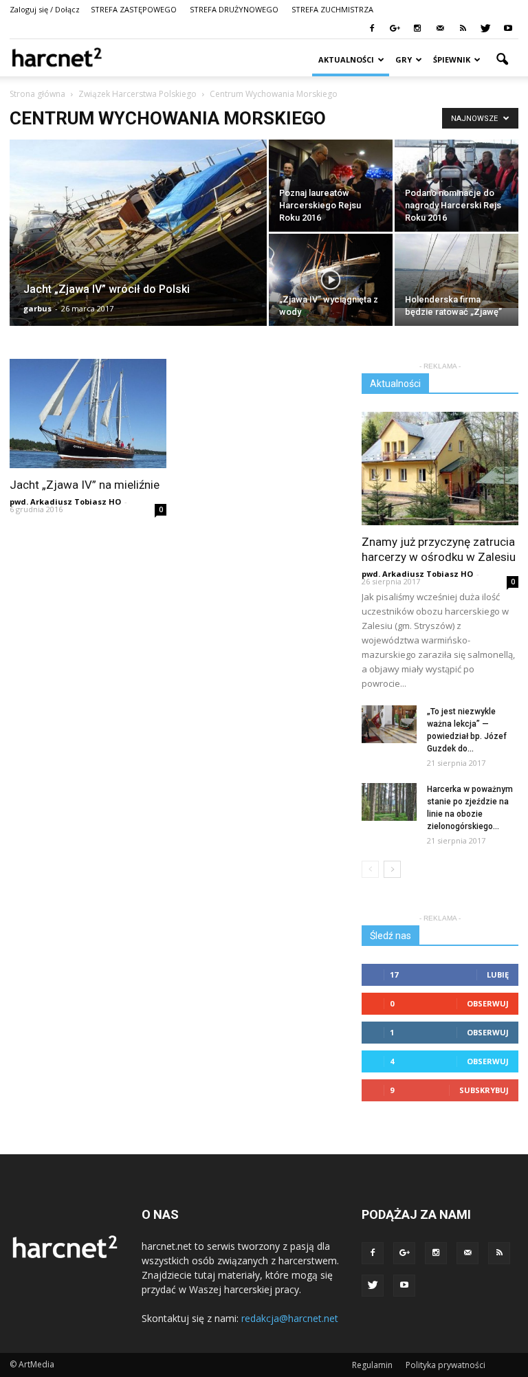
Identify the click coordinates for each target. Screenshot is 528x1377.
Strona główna (37, 94)
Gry (403, 59)
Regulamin (372, 1365)
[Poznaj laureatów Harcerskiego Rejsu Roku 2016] (331, 186)
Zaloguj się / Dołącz (45, 9)
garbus (37, 308)
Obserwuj (488, 1003)
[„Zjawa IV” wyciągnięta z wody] (331, 280)
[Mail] (440, 28)
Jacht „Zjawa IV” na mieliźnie (85, 485)
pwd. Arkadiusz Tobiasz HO (65, 501)
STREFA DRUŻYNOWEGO (234, 9)
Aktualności (346, 59)
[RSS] (462, 28)
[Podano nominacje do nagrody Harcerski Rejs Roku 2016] (456, 186)
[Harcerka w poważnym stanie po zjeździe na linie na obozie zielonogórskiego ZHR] (389, 802)
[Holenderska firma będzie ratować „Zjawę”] (456, 271)
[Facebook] (372, 28)
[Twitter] (485, 28)
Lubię (498, 974)
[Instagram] (417, 28)
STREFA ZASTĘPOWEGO (134, 9)
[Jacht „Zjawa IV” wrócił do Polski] (138, 251)
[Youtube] (508, 28)
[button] (501, 59)
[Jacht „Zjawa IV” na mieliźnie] (88, 413)
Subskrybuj (484, 1090)
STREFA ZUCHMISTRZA (332, 9)
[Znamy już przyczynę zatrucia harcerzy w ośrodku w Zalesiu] (440, 468)
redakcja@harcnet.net (289, 1318)
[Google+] (394, 28)
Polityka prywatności (445, 1365)
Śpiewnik (451, 59)
